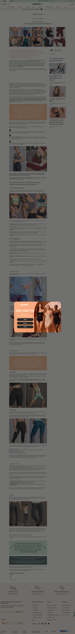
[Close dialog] (59, 303)
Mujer (25, 319)
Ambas (25, 326)
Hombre (25, 323)
